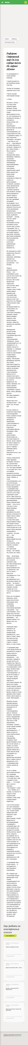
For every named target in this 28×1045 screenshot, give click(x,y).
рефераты (14, 38)
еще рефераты (10, 935)
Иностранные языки (10, 42)
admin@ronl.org (18, 1035)
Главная (7, 38)
